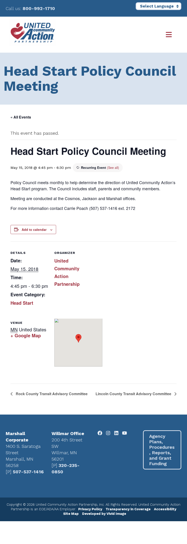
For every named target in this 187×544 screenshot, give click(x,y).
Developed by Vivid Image (104, 514)
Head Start (21, 302)
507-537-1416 (28, 471)
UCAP (32, 32)
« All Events (20, 117)
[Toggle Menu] (117, 35)
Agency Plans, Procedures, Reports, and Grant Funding (161, 449)
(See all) (113, 167)
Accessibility (165, 509)
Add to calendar (34, 229)
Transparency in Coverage (128, 509)
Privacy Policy (90, 509)
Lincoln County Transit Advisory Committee (134, 393)
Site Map (71, 514)
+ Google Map (25, 335)
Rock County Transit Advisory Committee (51, 393)
